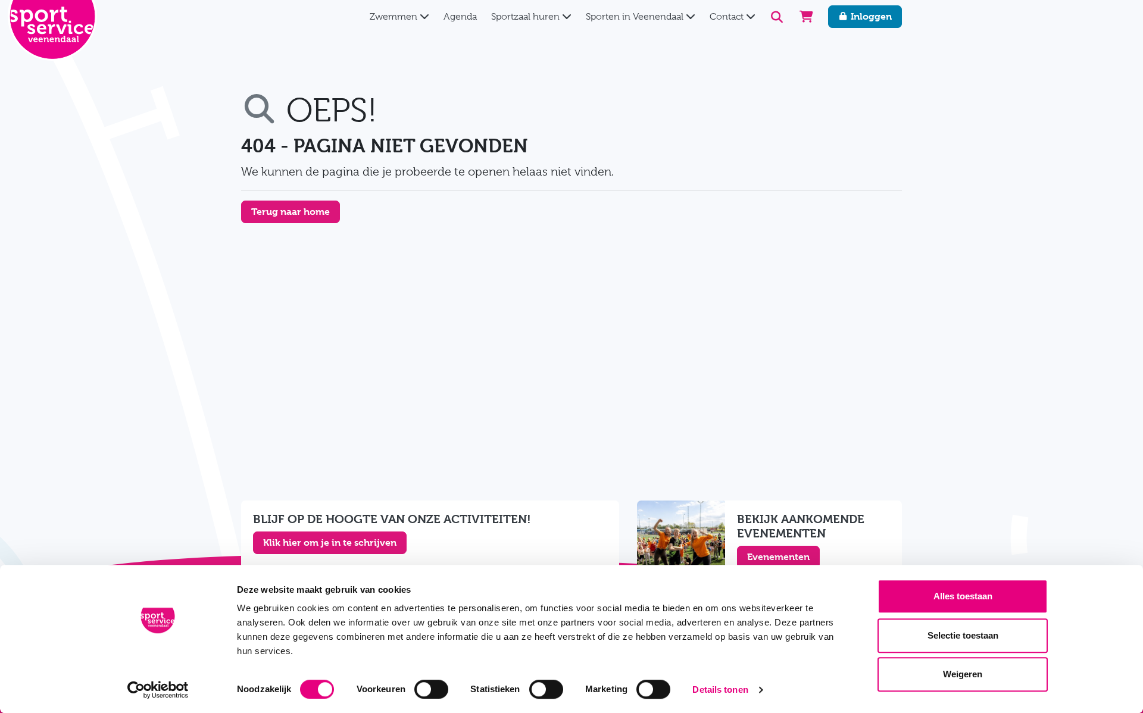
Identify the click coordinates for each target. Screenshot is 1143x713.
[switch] (431, 689)
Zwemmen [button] (395, 16)
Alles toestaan (962, 596)
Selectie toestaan (962, 635)
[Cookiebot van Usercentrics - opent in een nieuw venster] (158, 690)
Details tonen (720, 689)
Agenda (460, 16)
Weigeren (962, 674)
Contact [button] (728, 16)
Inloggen (870, 16)
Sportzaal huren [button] (526, 16)
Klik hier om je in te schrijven (329, 542)
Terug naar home (290, 211)
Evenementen (778, 556)
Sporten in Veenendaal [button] (636, 16)
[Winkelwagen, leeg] (806, 17)
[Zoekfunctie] (777, 17)
